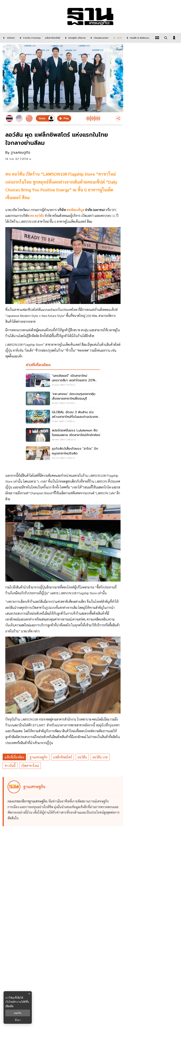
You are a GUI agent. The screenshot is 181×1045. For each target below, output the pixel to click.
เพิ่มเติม (9, 1005)
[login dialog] (174, 37)
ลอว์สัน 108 (100, 757)
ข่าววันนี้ (10, 766)
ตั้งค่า (18, 1020)
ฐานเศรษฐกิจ (38, 757)
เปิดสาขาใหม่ (30, 766)
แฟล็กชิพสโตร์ (62, 757)
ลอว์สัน (82, 757)
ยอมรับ (17, 1013)
